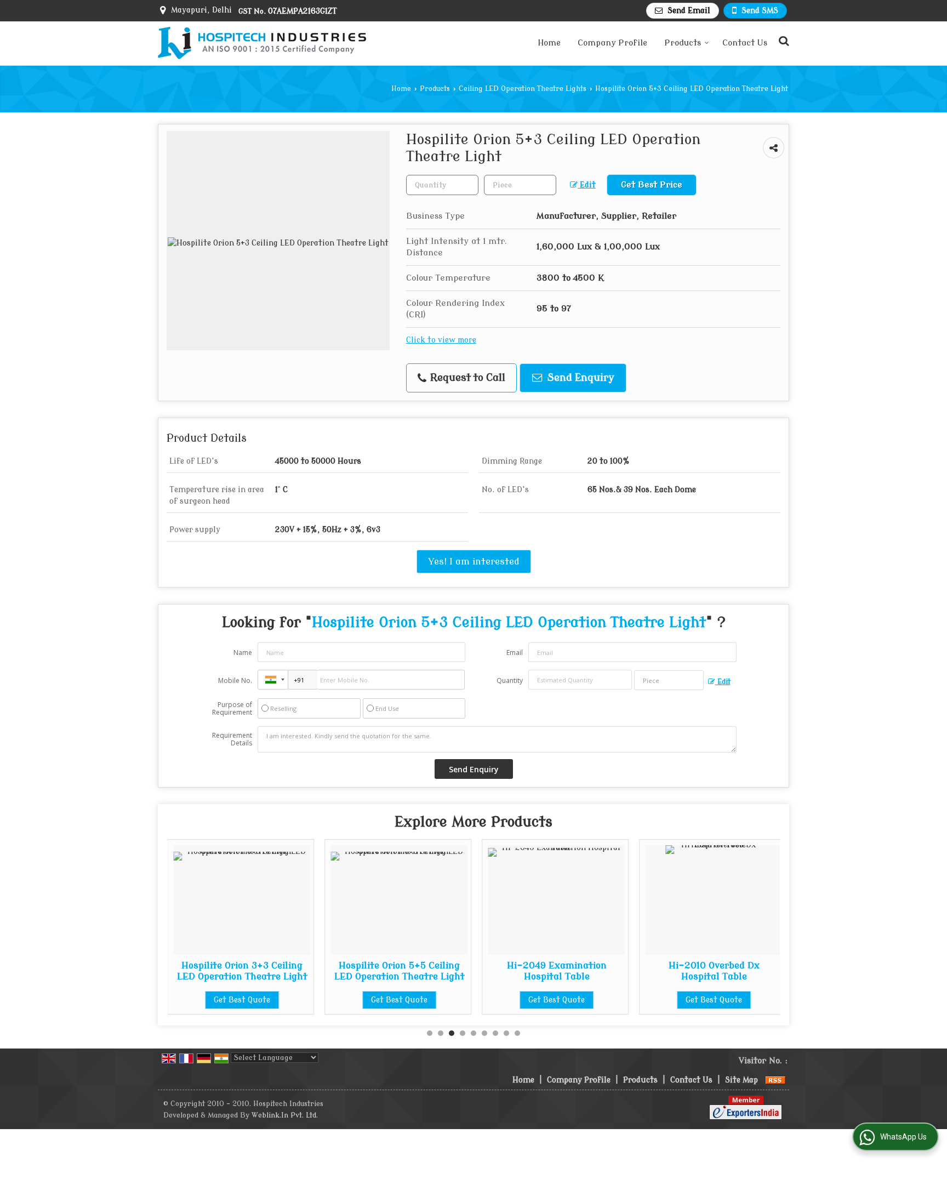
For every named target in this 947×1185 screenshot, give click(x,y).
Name (242, 652)
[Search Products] (782, 41)
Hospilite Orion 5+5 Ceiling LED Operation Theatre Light (399, 971)
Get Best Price (651, 185)
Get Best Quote (242, 1000)
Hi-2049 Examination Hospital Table (557, 971)
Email (514, 652)
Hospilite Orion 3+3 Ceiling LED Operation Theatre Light (242, 971)
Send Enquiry (579, 378)
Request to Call (466, 378)
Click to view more (441, 340)
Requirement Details (232, 739)
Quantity (510, 680)
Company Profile (612, 43)
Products (682, 43)
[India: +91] (273, 680)
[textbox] (520, 185)
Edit (587, 185)
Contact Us (744, 43)
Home (549, 43)
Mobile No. (235, 680)
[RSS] (775, 1080)
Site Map (741, 1080)
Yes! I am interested (474, 561)
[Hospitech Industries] (262, 43)
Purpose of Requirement (232, 708)
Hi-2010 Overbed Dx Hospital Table (714, 971)
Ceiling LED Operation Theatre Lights (522, 89)
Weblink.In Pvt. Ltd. (285, 1115)
